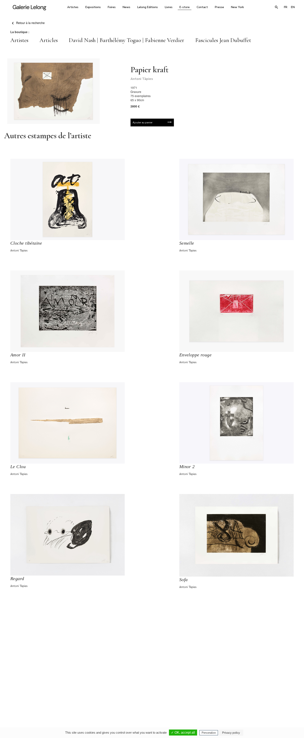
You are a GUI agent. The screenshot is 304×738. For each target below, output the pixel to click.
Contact (202, 7)
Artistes (72, 7)
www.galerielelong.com (279, 702)
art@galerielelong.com (256, 702)
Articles (48, 40)
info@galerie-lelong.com (94, 702)
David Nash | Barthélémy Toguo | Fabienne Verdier (126, 40)
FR (285, 7)
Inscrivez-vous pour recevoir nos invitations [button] (148, 650)
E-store (185, 7)
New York (237, 7)
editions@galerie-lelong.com (150, 702)
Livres (168, 7)
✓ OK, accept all (183, 732)
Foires (112, 7)
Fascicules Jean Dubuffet (223, 40)
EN (293, 7)
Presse (219, 7)
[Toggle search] (276, 7)
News (126, 7)
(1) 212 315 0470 (258, 699)
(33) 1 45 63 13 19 (96, 699)
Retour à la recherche (30, 23)
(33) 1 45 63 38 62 (150, 699)
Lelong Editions (147, 7)
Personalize (209, 732)
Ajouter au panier (142, 122)
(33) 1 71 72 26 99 (205, 699)
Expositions (93, 7)
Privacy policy (231, 732)
